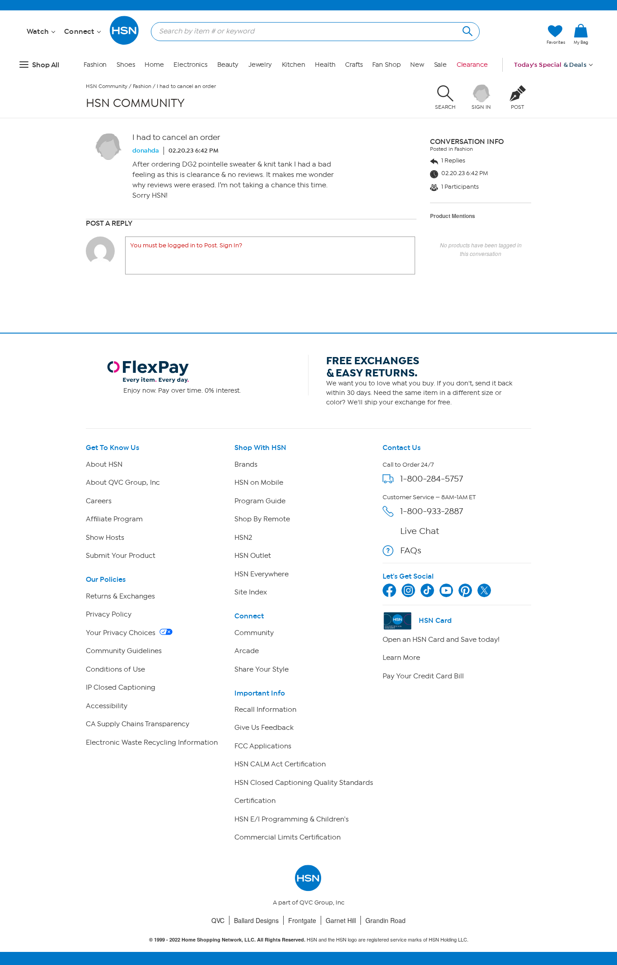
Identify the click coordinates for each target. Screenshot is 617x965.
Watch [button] (39, 32)
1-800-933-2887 (431, 511)
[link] (581, 35)
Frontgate (302, 920)
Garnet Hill (341, 920)
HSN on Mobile (258, 482)
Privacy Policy (108, 614)
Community (254, 633)
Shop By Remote (262, 519)
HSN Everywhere (261, 574)
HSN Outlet (252, 556)
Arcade (246, 651)
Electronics (190, 65)
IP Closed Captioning (120, 687)
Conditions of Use (115, 669)
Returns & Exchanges (120, 596)
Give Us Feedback (264, 728)
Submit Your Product (120, 556)
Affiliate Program (114, 519)
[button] (581, 49)
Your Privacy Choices (121, 633)
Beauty (227, 65)
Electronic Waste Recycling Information (152, 742)
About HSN (104, 464)
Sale (440, 65)
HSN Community (106, 86)
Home (154, 65)
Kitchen (293, 65)
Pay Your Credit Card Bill (423, 676)
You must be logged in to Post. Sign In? (186, 245)
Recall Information (265, 709)
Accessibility (106, 706)
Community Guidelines (124, 651)
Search (466, 30)
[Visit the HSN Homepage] (125, 43)
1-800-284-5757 (431, 478)
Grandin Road (385, 920)
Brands (245, 464)
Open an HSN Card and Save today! (441, 640)
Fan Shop (386, 65)
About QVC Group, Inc (123, 482)
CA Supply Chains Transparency (137, 724)
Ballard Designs (256, 920)
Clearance (472, 65)
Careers (99, 501)
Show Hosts (105, 538)
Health (325, 65)
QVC (217, 920)
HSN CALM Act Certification (280, 764)
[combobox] (311, 31)
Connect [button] (80, 32)
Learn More (401, 658)
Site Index (250, 592)
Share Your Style (261, 669)
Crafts (353, 65)
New (417, 65)
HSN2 (243, 538)
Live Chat (419, 531)
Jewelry (260, 65)
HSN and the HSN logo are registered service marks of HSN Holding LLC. (308, 939)
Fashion (95, 65)
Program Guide (259, 501)
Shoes (126, 65)
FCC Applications (262, 746)
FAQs (410, 550)
